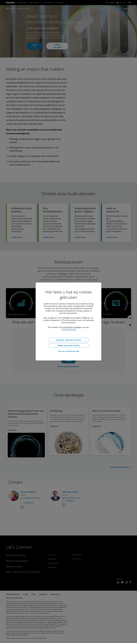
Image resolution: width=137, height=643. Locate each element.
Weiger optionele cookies (68, 345)
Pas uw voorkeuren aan (68, 351)
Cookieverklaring (68, 329)
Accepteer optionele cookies (68, 340)
